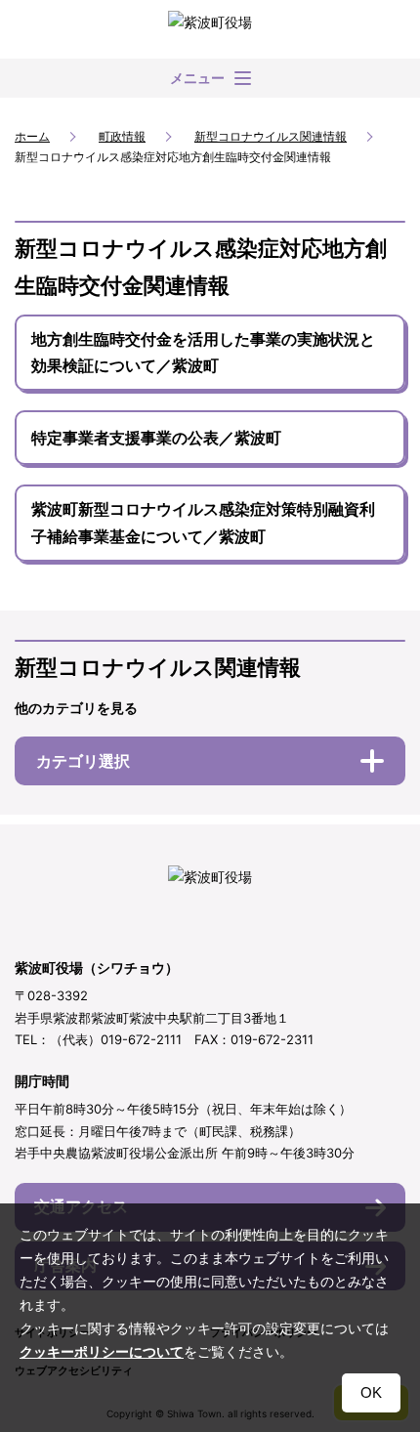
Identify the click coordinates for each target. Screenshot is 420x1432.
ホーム (32, 136)
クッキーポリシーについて (102, 1352)
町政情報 (122, 136)
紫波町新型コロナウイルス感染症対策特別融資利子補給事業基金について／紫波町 (203, 522)
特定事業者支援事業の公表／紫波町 (156, 437)
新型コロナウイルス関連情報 (270, 136)
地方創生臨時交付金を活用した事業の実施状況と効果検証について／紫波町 (203, 352)
